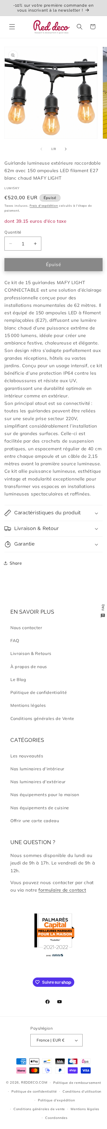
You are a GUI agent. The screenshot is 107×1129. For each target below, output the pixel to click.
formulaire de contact (62, 890)
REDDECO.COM (34, 1082)
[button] (12, 26)
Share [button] (16, 563)
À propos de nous (28, 666)
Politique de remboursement (77, 1082)
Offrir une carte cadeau (34, 820)
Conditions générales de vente (39, 1109)
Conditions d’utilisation (82, 1091)
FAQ (14, 640)
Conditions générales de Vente (42, 718)
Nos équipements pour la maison (44, 794)
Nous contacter (26, 627)
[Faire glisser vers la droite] (65, 149)
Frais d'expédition (44, 205)
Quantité (12, 232)
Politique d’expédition (56, 1100)
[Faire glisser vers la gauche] (41, 149)
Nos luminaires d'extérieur (38, 781)
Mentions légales (28, 705)
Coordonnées (56, 1118)
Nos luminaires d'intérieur (37, 768)
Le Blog (18, 679)
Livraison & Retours (30, 653)
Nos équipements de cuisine (39, 807)
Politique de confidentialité (38, 692)
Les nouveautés (26, 755)
